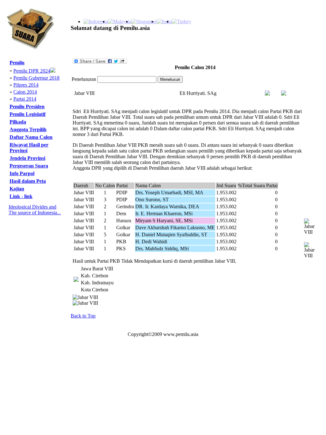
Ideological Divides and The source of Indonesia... (35, 209)
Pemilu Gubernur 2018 (36, 78)
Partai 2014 (24, 99)
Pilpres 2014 (26, 85)
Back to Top (83, 315)
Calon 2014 (25, 92)
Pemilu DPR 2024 (31, 71)
